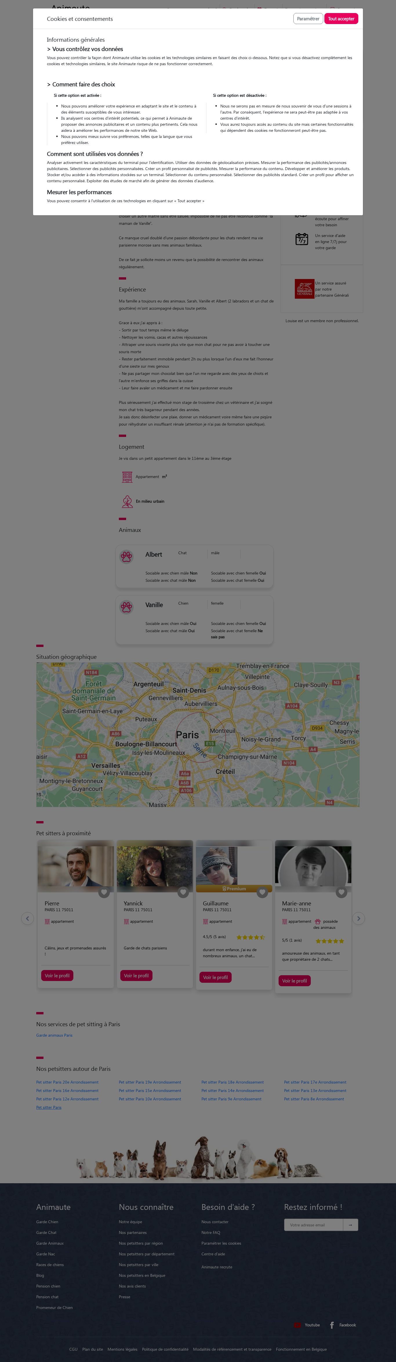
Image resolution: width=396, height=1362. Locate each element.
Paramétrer (308, 18)
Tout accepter (341, 18)
